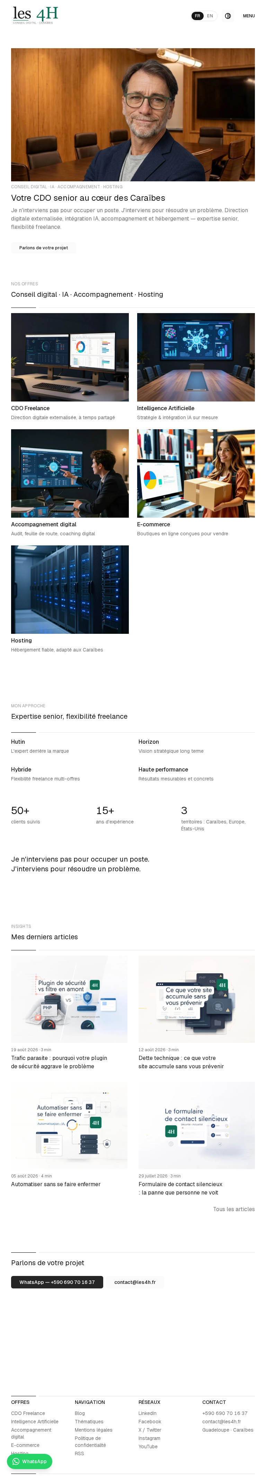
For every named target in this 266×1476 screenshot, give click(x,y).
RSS (79, 1453)
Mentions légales (94, 1430)
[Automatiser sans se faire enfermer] (69, 1139)
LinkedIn (148, 1413)
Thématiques (89, 1421)
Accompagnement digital (31, 1433)
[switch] (228, 16)
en (210, 16)
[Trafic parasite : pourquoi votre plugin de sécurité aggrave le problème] (69, 1013)
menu (249, 16)
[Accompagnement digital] (70, 483)
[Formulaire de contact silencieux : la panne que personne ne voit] (197, 1139)
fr (198, 16)
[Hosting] (70, 599)
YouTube (148, 1446)
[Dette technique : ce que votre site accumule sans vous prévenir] (197, 1013)
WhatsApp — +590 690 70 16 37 (57, 1282)
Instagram (149, 1438)
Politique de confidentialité (90, 1441)
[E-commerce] (196, 483)
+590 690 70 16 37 (225, 1413)
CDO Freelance (28, 1413)
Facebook (150, 1421)
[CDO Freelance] (70, 367)
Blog (80, 1413)
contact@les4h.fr (135, 1282)
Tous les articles (234, 1209)
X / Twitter (150, 1430)
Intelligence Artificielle (35, 1421)
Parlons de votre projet (43, 248)
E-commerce (25, 1445)
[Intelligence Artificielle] (196, 367)
